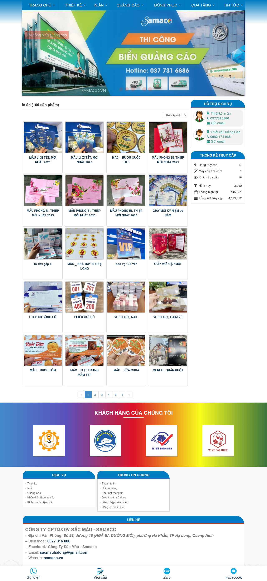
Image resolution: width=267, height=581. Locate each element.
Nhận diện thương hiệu (40, 497)
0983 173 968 (220, 136)
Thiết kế (73, 5)
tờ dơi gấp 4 (43, 264)
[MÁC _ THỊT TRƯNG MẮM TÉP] (84, 350)
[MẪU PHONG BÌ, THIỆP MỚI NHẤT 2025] (168, 137)
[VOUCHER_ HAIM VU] (168, 297)
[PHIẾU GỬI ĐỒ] (84, 297)
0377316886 (219, 118)
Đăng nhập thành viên (115, 502)
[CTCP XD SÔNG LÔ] (43, 297)
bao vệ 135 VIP (126, 264)
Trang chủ (40, 5)
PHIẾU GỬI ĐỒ (84, 317)
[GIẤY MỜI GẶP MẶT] (168, 244)
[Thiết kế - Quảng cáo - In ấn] (121, 89)
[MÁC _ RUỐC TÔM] (43, 350)
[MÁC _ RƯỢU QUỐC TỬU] (126, 137)
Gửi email (218, 122)
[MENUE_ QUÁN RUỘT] (168, 350)
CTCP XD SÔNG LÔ (42, 317)
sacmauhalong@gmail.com (64, 552)
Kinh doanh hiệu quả (39, 502)
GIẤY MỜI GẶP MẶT (168, 264)
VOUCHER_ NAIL (126, 317)
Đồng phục (165, 5)
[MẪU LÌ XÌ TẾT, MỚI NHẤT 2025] (43, 137)
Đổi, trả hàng (109, 488)
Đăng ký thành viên (113, 507)
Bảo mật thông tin (112, 493)
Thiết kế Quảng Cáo (226, 131)
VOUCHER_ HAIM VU (168, 317)
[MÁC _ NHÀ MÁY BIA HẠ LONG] (84, 244)
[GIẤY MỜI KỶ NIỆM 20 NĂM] (168, 190)
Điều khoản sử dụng (114, 497)
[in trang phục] (150, 89)
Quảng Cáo (128, 5)
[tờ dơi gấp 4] (43, 244)
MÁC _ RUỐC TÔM (43, 370)
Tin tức (231, 5)
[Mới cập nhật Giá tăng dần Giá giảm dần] (176, 115)
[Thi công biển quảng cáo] (138, 89)
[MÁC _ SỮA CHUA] (126, 350)
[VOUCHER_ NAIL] (126, 297)
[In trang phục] (144, 89)
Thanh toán (108, 483)
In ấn (99, 5)
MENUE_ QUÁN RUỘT (168, 370)
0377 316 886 (58, 541)
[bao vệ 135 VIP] (126, 244)
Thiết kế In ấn (221, 113)
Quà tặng (201, 5)
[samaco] (133, 89)
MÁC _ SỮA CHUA (126, 370)
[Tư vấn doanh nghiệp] (127, 89)
